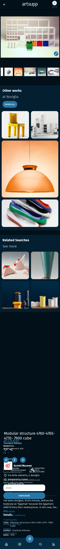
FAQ (5, 510)
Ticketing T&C (10, 519)
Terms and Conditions (14, 515)
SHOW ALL (10, 104)
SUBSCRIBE (24, 496)
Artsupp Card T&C (12, 524)
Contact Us (8, 506)
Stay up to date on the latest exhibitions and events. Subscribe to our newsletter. (21, 481)
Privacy (7, 528)
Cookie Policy (10, 533)
